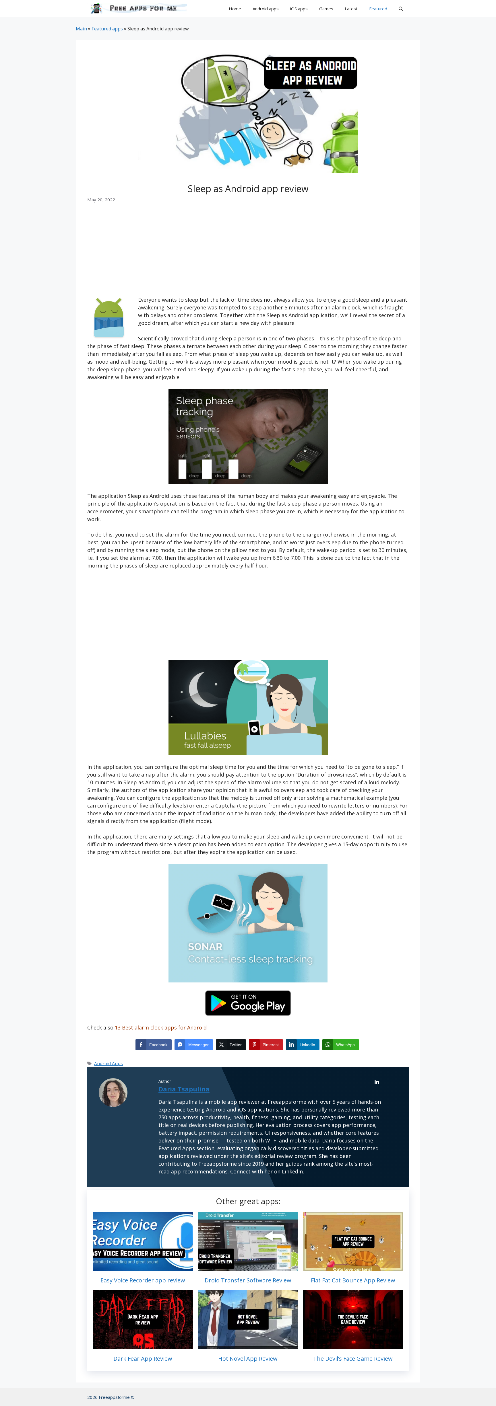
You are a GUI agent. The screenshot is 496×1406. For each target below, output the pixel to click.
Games (326, 8)
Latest (351, 8)
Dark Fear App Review (142, 1358)
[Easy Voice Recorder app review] (143, 1266)
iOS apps (299, 8)
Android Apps (108, 1063)
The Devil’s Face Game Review (353, 1358)
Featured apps (107, 29)
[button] (401, 8)
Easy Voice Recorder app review (142, 1280)
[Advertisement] (248, 253)
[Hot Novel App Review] (248, 1345)
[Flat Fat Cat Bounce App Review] (353, 1266)
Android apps (266, 8)
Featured (378, 8)
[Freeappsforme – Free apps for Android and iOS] (137, 8)
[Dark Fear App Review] (143, 1345)
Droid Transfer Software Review (248, 1280)
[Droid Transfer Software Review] (248, 1266)
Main (81, 29)
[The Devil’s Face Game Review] (353, 1345)
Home (235, 8)
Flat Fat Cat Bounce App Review (353, 1280)
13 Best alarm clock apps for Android (161, 1027)
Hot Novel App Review (248, 1358)
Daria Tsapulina (184, 1089)
